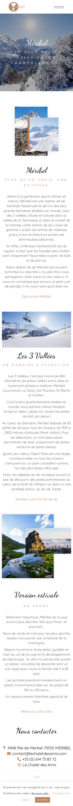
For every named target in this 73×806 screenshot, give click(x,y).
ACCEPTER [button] (42, 800)
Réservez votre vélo (36, 711)
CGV (37, 777)
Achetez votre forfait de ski (36, 499)
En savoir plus (40, 793)
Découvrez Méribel (36, 296)
